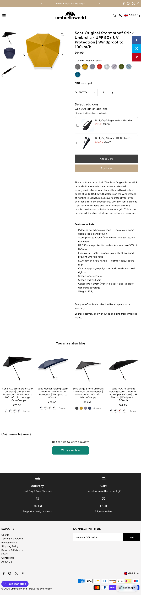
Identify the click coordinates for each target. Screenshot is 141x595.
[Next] (99, 3)
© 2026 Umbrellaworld (14, 588)
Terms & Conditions (12, 538)
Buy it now (106, 168)
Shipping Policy (10, 546)
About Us (6, 561)
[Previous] (42, 3)
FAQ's (4, 554)
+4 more (97, 408)
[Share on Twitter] (136, 48)
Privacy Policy (9, 542)
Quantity (81, 92)
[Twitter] (133, 4)
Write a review (70, 450)
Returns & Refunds (12, 550)
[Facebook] (123, 4)
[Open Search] (114, 15)
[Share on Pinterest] (136, 57)
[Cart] (138, 15)
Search (5, 534)
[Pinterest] (138, 4)
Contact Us (7, 557)
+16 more (132, 411)
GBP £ (132, 15)
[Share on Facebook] (136, 40)
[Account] (120, 15)
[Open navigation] (27, 15)
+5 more (26, 411)
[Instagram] (128, 4)
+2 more (61, 408)
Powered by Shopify (40, 588)
